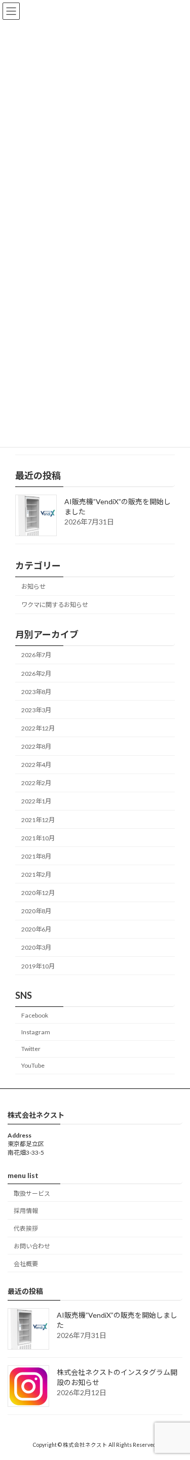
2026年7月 (36, 655)
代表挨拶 (26, 1228)
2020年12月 (38, 893)
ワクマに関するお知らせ (54, 605)
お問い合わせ (32, 1246)
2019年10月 (38, 966)
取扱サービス (32, 1193)
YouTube (33, 1065)
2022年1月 (36, 801)
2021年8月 (36, 856)
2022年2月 (36, 783)
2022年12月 (38, 728)
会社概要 (26, 1263)
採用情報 (26, 1210)
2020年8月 (36, 911)
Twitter (31, 1048)
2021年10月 (38, 838)
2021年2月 (36, 874)
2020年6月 (36, 929)
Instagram (35, 1032)
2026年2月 (36, 673)
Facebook (34, 1015)
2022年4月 (36, 764)
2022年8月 (36, 746)
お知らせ (33, 586)
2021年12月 (38, 820)
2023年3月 (36, 710)
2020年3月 (36, 947)
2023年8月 (36, 692)
